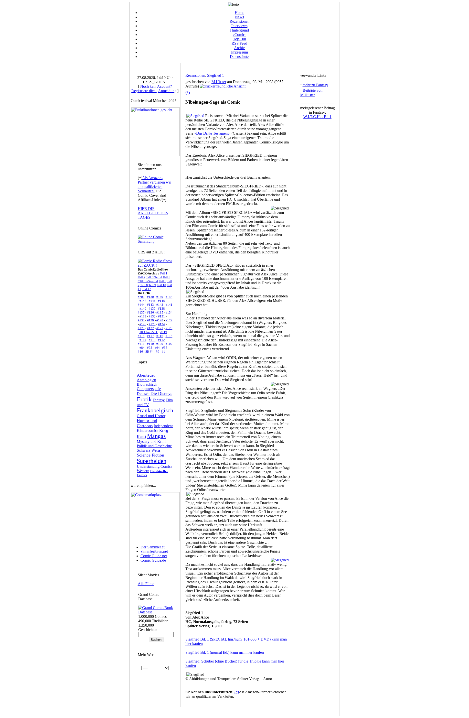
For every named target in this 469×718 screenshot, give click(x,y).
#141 (169, 304)
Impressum (239, 52)
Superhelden (151, 461)
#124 (161, 324)
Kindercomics (147, 430)
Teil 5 (166, 277)
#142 (159, 304)
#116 (159, 336)
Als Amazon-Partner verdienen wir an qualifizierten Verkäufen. (154, 184)
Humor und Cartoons (147, 423)
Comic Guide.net (153, 556)
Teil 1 (163, 273)
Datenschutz (239, 56)
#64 (157, 347)
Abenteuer (146, 375)
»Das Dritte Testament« (212, 133)
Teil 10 (161, 285)
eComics (239, 35)
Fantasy (159, 400)
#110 (150, 344)
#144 (141, 304)
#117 (150, 336)
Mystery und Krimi (151, 441)
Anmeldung (167, 91)
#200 (141, 297)
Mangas (156, 436)
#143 (150, 304)
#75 (149, 347)
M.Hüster (219, 82)
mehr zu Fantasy (315, 85)
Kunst (141, 437)
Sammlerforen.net (154, 551)
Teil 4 (158, 277)
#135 (159, 312)
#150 (150, 297)
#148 (169, 297)
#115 (169, 336)
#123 (141, 328)
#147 (142, 301)
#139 (152, 308)
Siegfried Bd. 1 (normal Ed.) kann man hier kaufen (224, 652)
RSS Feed (239, 43)
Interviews (239, 26)
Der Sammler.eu (152, 547)
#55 (164, 347)
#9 (157, 351)
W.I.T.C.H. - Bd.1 (317, 117)
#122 (150, 328)
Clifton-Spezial (148, 281)
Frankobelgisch (155, 410)
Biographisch (147, 384)
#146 (152, 301)
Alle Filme (146, 584)
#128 (159, 320)
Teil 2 (141, 277)
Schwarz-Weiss (148, 450)
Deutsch (143, 394)
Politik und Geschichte (154, 446)
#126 (142, 324)
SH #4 (149, 351)
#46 (140, 351)
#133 (142, 316)
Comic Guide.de (153, 560)
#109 (159, 344)
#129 (150, 320)
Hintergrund (239, 30)
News (239, 17)
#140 (142, 308)
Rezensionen (239, 21)
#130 (141, 320)
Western (143, 471)
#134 (169, 312)
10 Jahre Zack (148, 332)
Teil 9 (152, 285)
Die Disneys (161, 393)
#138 (161, 308)
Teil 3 (150, 277)
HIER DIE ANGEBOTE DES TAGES (153, 213)
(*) (187, 92)
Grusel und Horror (151, 416)
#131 (161, 316)
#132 (152, 316)
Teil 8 (144, 285)
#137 (141, 312)
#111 (141, 344)
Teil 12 (146, 289)
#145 (161, 301)
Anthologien (146, 380)
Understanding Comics (154, 466)
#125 (152, 324)
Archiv (239, 48)
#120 (169, 328)
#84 (142, 347)
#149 (159, 297)
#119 (163, 332)
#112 (161, 340)
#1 (163, 351)
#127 (169, 320)
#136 (150, 312)
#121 (159, 328)
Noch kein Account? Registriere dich (151, 88)
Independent (163, 426)
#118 (141, 336)
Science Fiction (150, 455)
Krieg (163, 430)
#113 (152, 340)
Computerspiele (149, 389)
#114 (142, 340)
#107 (169, 344)
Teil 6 (162, 281)
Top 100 (239, 39)
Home (239, 13)
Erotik (144, 399)
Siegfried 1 (215, 75)
